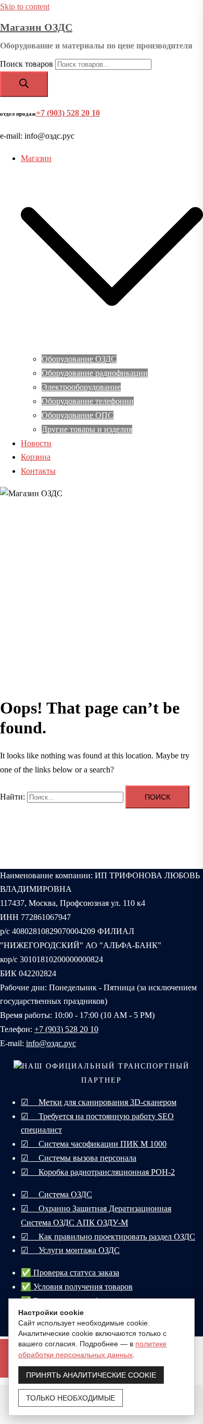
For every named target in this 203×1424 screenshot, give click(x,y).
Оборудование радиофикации (95, 373)
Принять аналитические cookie (91, 1375)
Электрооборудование (81, 387)
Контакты (38, 471)
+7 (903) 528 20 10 (68, 112)
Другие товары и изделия (87, 429)
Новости (36, 443)
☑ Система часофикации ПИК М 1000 (94, 1143)
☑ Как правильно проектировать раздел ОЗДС (108, 1236)
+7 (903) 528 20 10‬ (66, 1029)
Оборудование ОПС (77, 415)
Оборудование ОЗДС (79, 358)
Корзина (35, 456)
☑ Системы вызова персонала (78, 1157)
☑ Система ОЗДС (56, 1194)
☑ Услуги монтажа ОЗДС (70, 1250)
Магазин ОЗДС (36, 27)
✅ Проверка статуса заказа (70, 1272)
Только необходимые (70, 1398)
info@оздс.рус (51, 1043)
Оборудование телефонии (88, 401)
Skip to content (24, 6)
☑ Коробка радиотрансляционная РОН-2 (98, 1172)
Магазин (36, 158)
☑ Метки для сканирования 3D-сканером (98, 1102)
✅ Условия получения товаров (77, 1286)
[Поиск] (24, 84)
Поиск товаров (26, 63)
